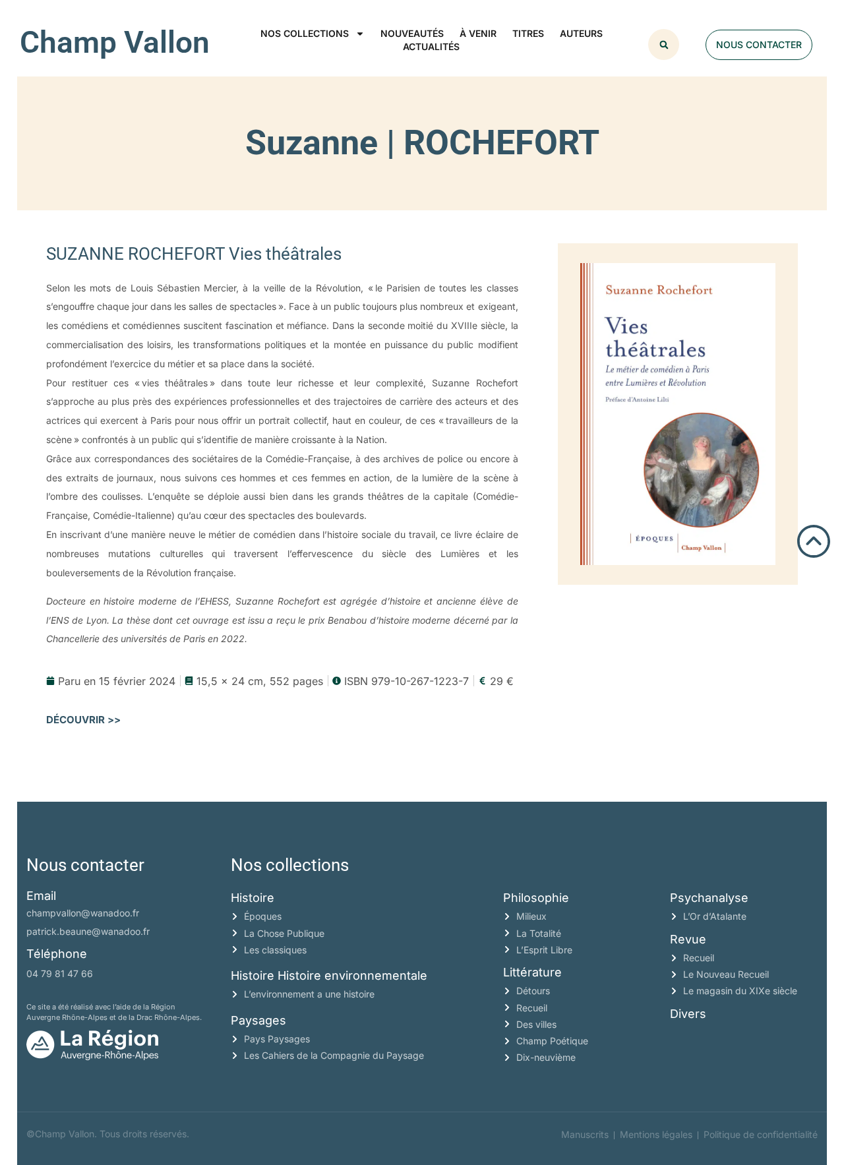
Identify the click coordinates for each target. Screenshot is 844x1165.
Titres (528, 33)
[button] (663, 44)
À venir (478, 33)
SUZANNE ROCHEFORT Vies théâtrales (194, 254)
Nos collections (304, 33)
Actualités (431, 46)
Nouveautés (412, 33)
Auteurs (581, 33)
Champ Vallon (115, 42)
